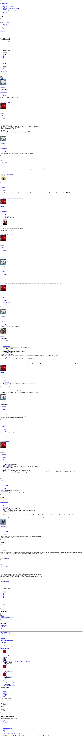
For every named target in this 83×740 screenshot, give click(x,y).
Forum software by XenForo (11, 733)
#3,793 (4, 409)
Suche (2, 628)
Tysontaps (5, 692)
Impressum (3, 634)
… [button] (3, 48)
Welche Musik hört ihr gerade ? (9, 669)
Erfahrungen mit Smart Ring (8, 682)
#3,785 (4, 190)
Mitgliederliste (4, 636)
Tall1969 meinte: (6, 216)
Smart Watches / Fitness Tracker (9, 685)
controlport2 (5, 694)
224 (3, 68)
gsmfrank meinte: (6, 276)
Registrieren (2, 31)
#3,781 (4, 95)
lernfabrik (2, 526)
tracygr (4, 713)
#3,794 (4, 429)
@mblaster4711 (3, 431)
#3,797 (4, 505)
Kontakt (4, 726)
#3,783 (4, 151)
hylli (4, 696)
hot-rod (4, 693)
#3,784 (4, 165)
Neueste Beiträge (4, 648)
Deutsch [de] (5, 724)
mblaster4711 (3, 87)
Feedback (5, 679)
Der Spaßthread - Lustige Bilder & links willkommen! (13, 653)
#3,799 (4, 550)
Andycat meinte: (6, 411)
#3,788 (4, 274)
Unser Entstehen (4, 629)
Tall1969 (2, 336)
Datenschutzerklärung (5, 633)
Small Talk (5, 657)
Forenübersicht (4, 625)
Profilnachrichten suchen (18, 10)
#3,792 (4, 380)
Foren (4, 5)
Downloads (3, 627)
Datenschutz (5, 729)
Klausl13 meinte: (6, 459)
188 (3, 55)
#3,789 (4, 300)
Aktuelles (5, 7)
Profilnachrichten (12, 8)
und (9, 174)
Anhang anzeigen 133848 (8, 465)
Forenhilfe (3, 639)
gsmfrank (2, 110)
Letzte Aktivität (18, 8)
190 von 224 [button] (4, 71)
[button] (1, 2)
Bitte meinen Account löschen (8, 676)
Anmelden (2, 28)
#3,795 (4, 457)
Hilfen (4, 730)
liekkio (4, 691)
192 (3, 59)
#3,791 (4, 344)
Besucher (5, 10)
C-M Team (3, 638)
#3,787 (4, 250)
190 (3, 57)
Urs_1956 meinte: (6, 252)
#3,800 (4, 569)
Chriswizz (5, 689)
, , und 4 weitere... (14, 198)
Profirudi (4, 695)
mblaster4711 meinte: (7, 120)
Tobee (1, 182)
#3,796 (4, 488)
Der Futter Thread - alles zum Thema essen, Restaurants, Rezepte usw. (16, 661)
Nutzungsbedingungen (6, 632)
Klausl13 (2, 480)
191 (3, 58)
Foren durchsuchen (12, 6)
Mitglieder (5, 9)
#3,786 (4, 214)
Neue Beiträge (5, 6)
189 (3, 56)
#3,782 (4, 118)
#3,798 (4, 534)
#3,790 (4, 324)
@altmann (2, 490)
